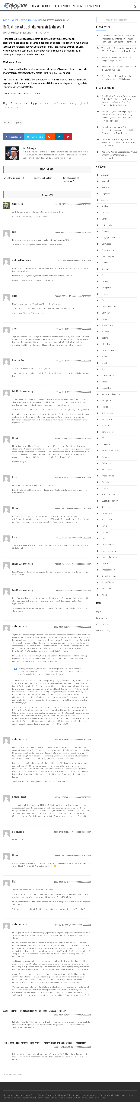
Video (104, 595)
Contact (46, 6)
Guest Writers (108, 325)
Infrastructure (107, 350)
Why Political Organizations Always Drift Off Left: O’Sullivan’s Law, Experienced (117, 130)
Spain (103, 538)
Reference (106, 507)
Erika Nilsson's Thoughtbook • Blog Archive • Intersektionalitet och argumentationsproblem (45, 1043)
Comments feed (103, 624)
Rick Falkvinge (28, 32)
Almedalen (106, 181)
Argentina (105, 193)
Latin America (107, 375)
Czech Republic (108, 256)
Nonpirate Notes (108, 432)
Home (5, 20)
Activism (105, 175)
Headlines (105, 331)
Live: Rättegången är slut (13, 178)
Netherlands (107, 413)
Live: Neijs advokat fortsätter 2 (71, 179)
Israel (104, 363)
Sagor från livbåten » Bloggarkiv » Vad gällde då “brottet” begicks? (34, 1010)
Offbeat (105, 438)
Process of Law (108, 494)
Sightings (105, 532)
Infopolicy (105, 344)
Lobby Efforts (107, 388)
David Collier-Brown (110, 96)
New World (106, 419)
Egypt (103, 275)
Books (56, 6)
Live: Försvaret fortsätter (43, 178)
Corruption (106, 244)
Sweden (105, 563)
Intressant (17, 103)
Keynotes (65, 6)
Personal (105, 457)
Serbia (104, 526)
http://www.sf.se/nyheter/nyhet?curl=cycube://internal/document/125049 (42, 240)
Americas (105, 187)
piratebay (71, 103)
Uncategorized (108, 569)
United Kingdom (108, 576)
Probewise (101, 1098)
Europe (104, 281)
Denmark (105, 262)
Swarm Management (110, 557)
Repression (106, 519)
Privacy (104, 488)
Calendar (35, 6)
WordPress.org (103, 630)
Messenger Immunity (110, 394)
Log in (98, 611)
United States (107, 582)
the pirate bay (59, 103)
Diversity (105, 269)
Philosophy (106, 463)
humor (6, 107)
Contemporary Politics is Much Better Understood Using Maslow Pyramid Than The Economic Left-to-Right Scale (118, 38)
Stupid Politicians (108, 544)
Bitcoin (104, 212)
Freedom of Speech (110, 306)
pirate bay (46, 103)
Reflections (106, 513)
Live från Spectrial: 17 (44, 216)
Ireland (104, 356)
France (104, 300)
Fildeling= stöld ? (49, 280)
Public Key (77, 6)
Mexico (104, 406)
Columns (105, 231)
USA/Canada (107, 588)
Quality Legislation (109, 500)
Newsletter (106, 425)
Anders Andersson (20, 626)
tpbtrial (18, 122)
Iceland (104, 338)
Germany (105, 312)
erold (14, 295)
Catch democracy (37, 313)
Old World (16, 20)
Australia (105, 200)
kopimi (84, 103)
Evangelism (106, 287)
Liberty (104, 381)
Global (104, 319)
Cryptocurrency (108, 250)
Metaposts (106, 400)
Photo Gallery (107, 469)
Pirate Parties (107, 475)
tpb (78, 103)
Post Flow (105, 482)
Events (104, 294)
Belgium (104, 206)
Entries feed (101, 618)
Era (9, 20)
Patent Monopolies (110, 450)
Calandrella (17, 203)
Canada (105, 218)
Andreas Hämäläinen (21, 260)
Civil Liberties (107, 225)
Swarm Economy (108, 551)
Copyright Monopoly (29, 20)
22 (48, 32)
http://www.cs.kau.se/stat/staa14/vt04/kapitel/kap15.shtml (36, 304)
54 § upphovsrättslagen (56, 656)
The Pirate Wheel (92, 6)
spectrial (14, 107)
